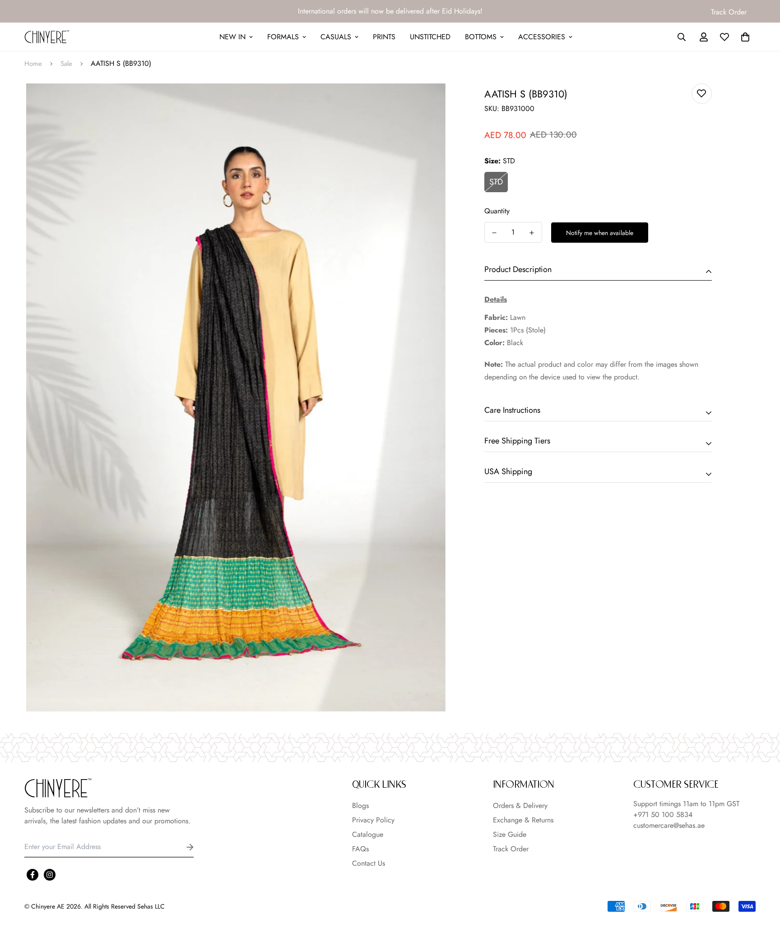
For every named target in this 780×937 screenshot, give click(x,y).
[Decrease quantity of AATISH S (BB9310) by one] (494, 232)
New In (232, 37)
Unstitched (430, 37)
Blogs (360, 805)
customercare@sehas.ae (669, 825)
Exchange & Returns (523, 820)
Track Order (729, 12)
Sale (66, 64)
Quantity (497, 211)
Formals (283, 37)
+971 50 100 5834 (662, 814)
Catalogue (367, 834)
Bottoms (481, 37)
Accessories (541, 37)
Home (33, 64)
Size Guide (509, 834)
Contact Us (368, 863)
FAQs (360, 849)
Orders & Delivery (520, 805)
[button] (743, 37)
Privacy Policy (373, 820)
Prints (384, 37)
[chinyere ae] (47, 37)
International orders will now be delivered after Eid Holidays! (390, 11)
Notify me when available (599, 232)
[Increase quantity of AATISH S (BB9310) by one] (532, 232)
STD (496, 182)
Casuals (335, 37)
